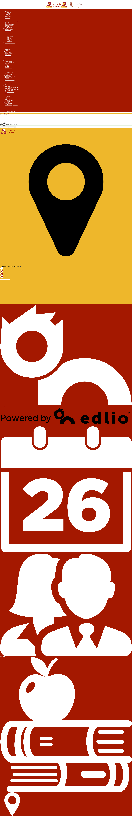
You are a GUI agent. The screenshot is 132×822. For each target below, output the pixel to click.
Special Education (9, 39)
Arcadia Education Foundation (10, 76)
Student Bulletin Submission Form (12, 87)
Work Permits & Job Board (9, 100)
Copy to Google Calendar (4, 124)
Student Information (8, 88)
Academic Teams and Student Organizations (12, 89)
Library (6, 94)
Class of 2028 (7, 65)
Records (6, 20)
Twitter (1, 117)
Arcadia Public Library (8, 77)
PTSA (6, 84)
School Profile (7, 22)
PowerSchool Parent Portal (9, 83)
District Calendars (7, 18)
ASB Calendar (2, 125)
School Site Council (8, 23)
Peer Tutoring (7, 97)
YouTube (1, 120)
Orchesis (6, 47)
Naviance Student (7, 71)
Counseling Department (8, 61)
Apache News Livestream (9, 90)
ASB (5, 91)
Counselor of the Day (8, 68)
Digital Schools (9, 104)
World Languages (9, 41)
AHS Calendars (7, 14)
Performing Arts (9, 35)
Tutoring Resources (8, 70)
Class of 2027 (7, 64)
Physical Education (10, 36)
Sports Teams (7, 58)
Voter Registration (7, 101)
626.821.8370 (18, 266)
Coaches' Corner (7, 107)
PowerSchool (7, 110)
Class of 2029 (7, 66)
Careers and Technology (11, 32)
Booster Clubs (7, 78)
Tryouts (6, 59)
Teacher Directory (7, 26)
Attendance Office (8, 16)
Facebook (1, 115)
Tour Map (8, 13)
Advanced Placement (8, 30)
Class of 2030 (7, 67)
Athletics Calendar (8, 54)
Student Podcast (7, 99)
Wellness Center (7, 73)
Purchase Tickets (7, 57)
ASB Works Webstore (10, 92)
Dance (6, 45)
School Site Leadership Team (9, 24)
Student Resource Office (9, 25)
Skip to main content (3, 0)
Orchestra (6, 48)
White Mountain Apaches (9, 27)
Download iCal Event (13, 124)
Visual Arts (8, 40)
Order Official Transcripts (9, 72)
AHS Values (7, 15)
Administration (7, 11)
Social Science (9, 38)
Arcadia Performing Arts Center (10, 43)
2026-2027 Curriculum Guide (9, 29)
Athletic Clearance (8, 55)
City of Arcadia (7, 79)
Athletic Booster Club (8, 53)
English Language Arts (10, 33)
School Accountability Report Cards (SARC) (12, 21)
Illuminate (6, 109)
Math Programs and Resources (9, 80)
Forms (6, 108)
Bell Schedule (7, 17)
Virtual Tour (9, 12)
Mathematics (9, 34)
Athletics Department (8, 52)
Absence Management (8, 103)
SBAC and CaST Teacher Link (10, 111)
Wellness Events (9, 74)
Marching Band (7, 46)
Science (8, 37)
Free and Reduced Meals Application (13, 82)
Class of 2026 (7, 63)
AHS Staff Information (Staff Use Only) (11, 105)
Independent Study (8, 31)
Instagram (1, 118)
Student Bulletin (7, 86)
